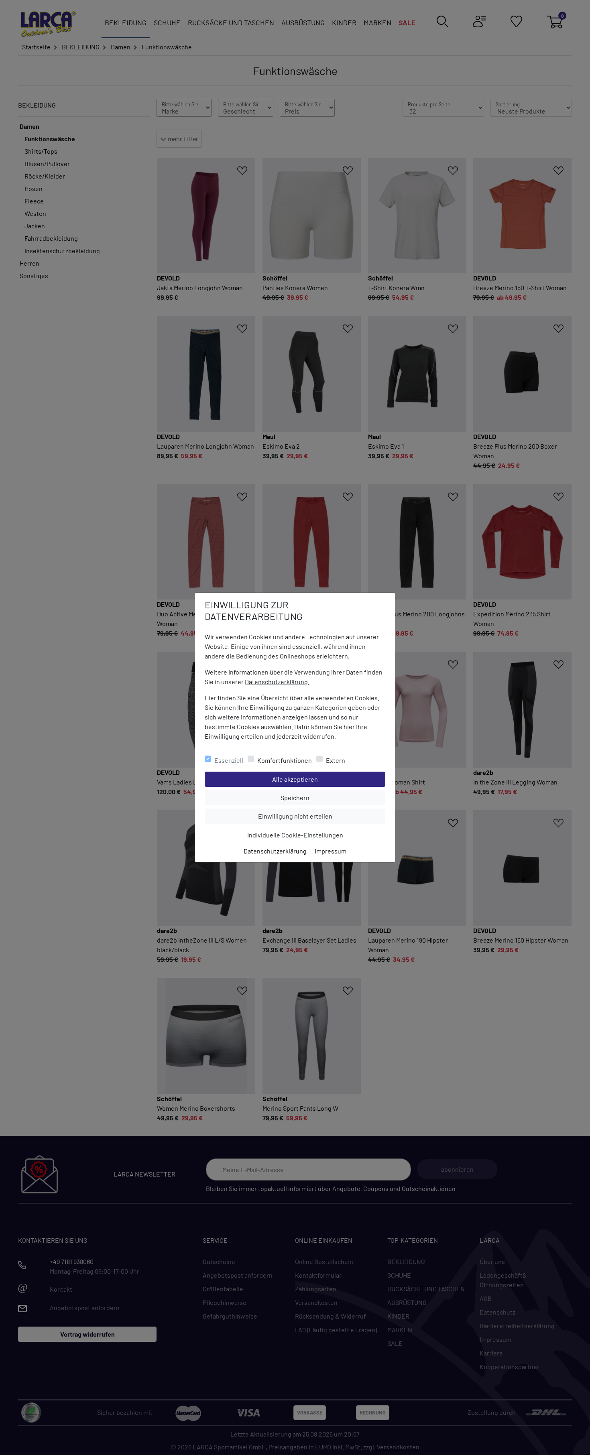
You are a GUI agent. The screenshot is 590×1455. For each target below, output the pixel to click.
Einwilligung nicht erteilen (313, 816)
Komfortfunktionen (284, 760)
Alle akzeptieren (327, 779)
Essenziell (228, 760)
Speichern (332, 797)
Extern (335, 760)
